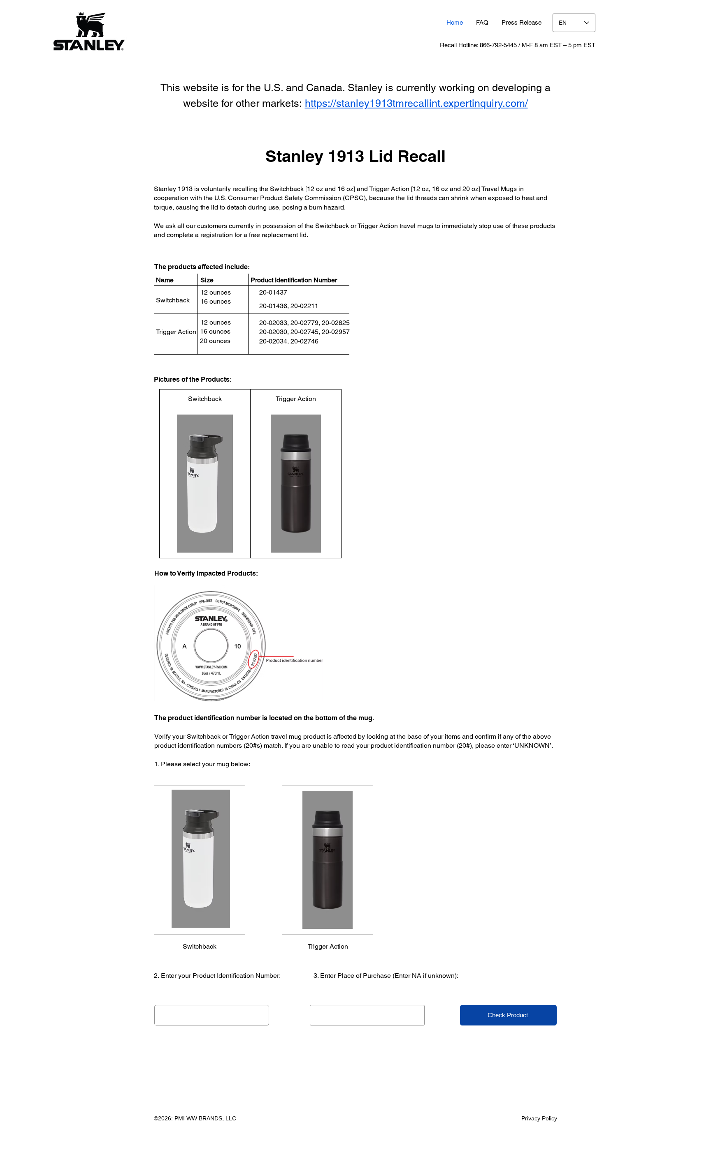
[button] (521, 22)
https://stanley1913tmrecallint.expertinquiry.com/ (416, 103)
